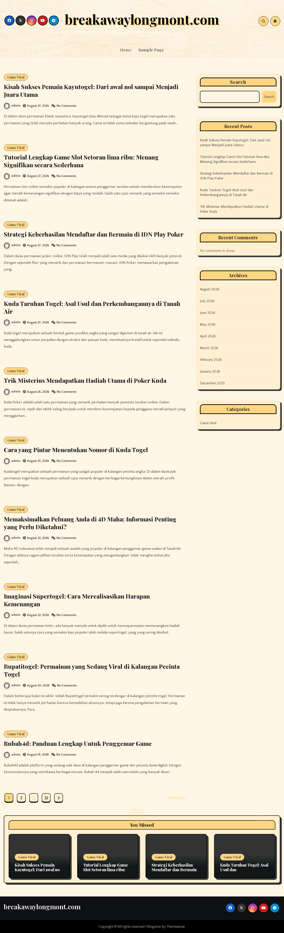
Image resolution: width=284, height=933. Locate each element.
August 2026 (209, 289)
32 (46, 798)
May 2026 (208, 325)
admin (15, 105)
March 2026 (209, 348)
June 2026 (207, 313)
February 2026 (211, 360)
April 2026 (208, 336)
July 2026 (207, 301)
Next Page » (177, 797)
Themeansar (175, 927)
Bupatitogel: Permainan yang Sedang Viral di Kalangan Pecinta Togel (92, 670)
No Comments (66, 106)
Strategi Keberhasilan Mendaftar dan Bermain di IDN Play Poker (93, 234)
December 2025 (212, 383)
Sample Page (151, 49)
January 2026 (210, 371)
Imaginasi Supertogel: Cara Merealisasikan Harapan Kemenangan (77, 600)
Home (126, 49)
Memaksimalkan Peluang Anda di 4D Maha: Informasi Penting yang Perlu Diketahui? (90, 523)
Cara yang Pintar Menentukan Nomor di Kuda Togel (76, 450)
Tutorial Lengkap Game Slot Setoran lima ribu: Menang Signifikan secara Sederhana (81, 161)
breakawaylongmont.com (142, 19)
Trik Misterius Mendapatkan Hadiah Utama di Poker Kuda (85, 380)
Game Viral (15, 77)
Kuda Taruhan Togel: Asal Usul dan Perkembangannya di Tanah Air (92, 307)
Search (238, 82)
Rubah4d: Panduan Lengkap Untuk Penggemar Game (78, 743)
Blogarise (154, 927)
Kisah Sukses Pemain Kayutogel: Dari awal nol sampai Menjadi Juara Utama (91, 90)
